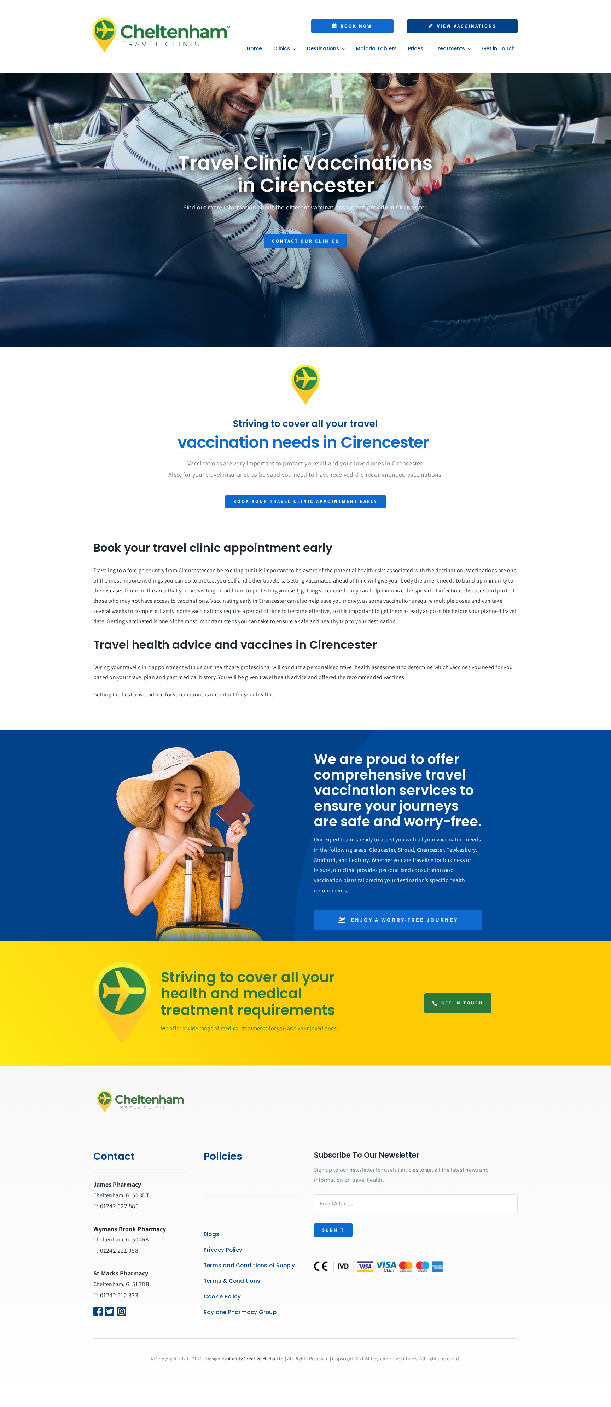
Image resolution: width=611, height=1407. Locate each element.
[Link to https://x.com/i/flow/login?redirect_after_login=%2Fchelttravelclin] (106, 1311)
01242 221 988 (119, 1250)
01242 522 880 (119, 1206)
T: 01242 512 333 (115, 1295)
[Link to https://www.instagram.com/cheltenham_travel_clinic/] (129, 1311)
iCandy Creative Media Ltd (256, 1358)
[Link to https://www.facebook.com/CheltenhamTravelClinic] (95, 1311)
